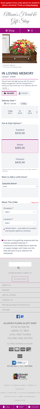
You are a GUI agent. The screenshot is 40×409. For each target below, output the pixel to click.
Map (21, 406)
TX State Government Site (29, 393)
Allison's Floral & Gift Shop (20, 18)
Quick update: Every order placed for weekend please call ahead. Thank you (20, 4)
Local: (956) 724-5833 (20, 334)
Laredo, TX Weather (8, 393)
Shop (12, 30)
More (5, 88)
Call (7, 406)
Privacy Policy (10, 396)
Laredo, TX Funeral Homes (15, 385)
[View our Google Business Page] (22, 317)
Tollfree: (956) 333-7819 (20, 338)
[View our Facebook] (18, 317)
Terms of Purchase (26, 396)
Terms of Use (20, 400)
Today (23, 104)
